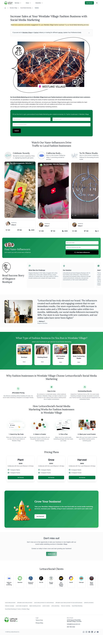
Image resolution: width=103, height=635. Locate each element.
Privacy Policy (39, 623)
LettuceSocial (7, 1)
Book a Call (51, 554)
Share (97, 2)
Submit (17, 130)
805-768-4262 (71, 627)
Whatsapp (84, 631)
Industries (38, 3)
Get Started (89, 3)
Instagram (86, 631)
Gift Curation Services (60, 357)
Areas (27, 3)
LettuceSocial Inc (15, 631)
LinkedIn (92, 631)
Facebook (89, 631)
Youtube (98, 631)
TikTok (95, 631)
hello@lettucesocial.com (73, 624)
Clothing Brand (42, 357)
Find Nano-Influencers (83, 252)
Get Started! (40, 516)
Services (17, 3)
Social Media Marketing (25, 7)
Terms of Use (39, 620)
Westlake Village (13, 7)
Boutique (24, 357)
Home (5, 7)
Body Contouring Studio (79, 357)
